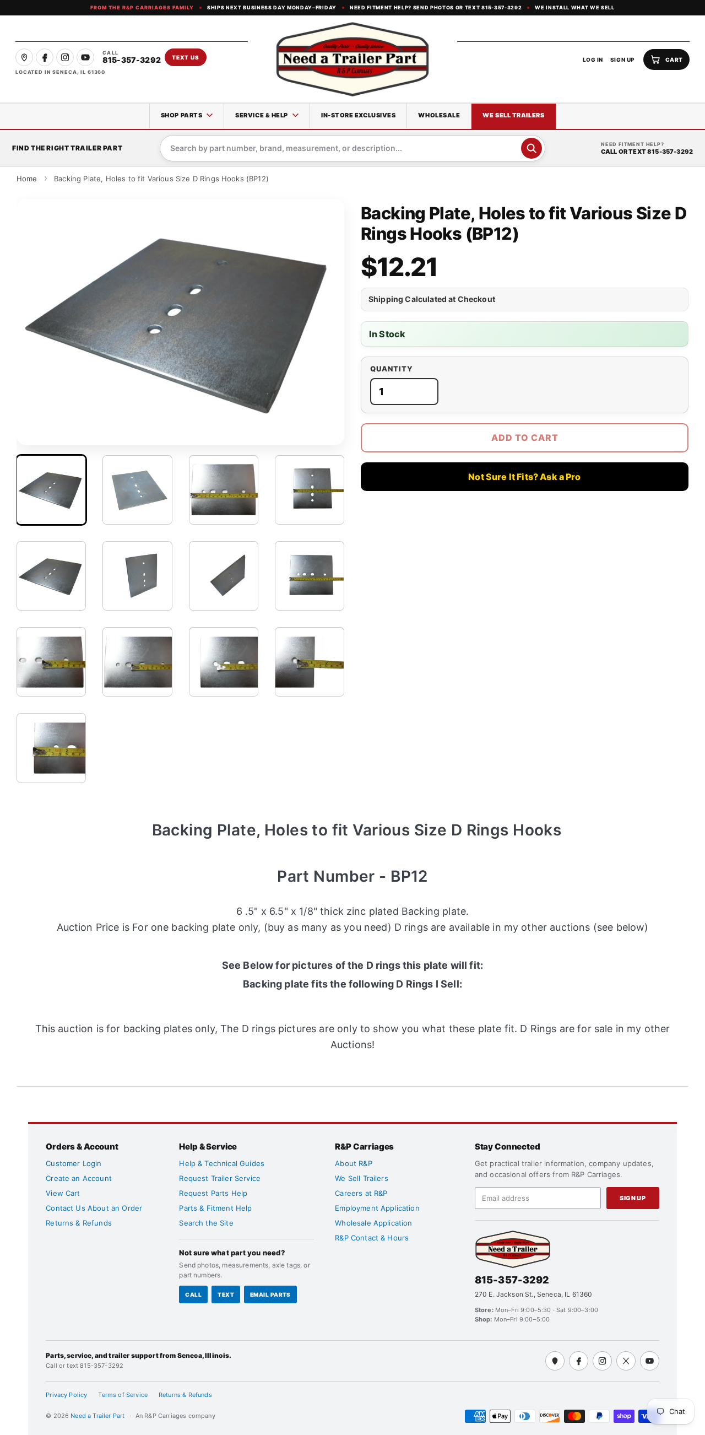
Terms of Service (123, 1395)
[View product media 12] (309, 662)
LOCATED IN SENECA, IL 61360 (60, 71)
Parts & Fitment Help (215, 1208)
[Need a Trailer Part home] (352, 59)
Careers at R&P (361, 1193)
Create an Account (79, 1178)
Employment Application (377, 1208)
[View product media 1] (51, 490)
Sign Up (633, 1198)
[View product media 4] (309, 490)
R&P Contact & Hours (372, 1237)
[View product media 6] (137, 576)
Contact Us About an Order (94, 1208)
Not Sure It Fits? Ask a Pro (524, 476)
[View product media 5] (51, 576)
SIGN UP (622, 59)
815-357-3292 (512, 1280)
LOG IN (593, 59)
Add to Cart (524, 437)
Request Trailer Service (220, 1178)
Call (193, 1294)
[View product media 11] (223, 662)
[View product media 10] (137, 662)
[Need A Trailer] (513, 1249)
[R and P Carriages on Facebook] (44, 57)
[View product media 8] (309, 576)
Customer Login (73, 1163)
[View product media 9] (51, 662)
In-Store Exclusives (358, 115)
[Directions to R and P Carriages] (555, 1361)
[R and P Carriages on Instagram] (65, 57)
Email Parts (270, 1294)
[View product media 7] (223, 576)
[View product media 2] (137, 490)
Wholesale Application (373, 1222)
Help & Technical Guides (221, 1163)
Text (226, 1294)
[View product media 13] (51, 748)
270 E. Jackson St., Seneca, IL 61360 (534, 1294)
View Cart (63, 1193)
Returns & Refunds (79, 1222)
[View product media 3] (223, 490)
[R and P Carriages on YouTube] (85, 57)
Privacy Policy (66, 1395)
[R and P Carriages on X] (626, 1361)
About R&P (353, 1163)
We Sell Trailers (513, 115)
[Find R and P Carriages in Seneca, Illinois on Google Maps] (24, 57)
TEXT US (185, 57)
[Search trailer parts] (531, 148)
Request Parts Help (213, 1193)
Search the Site (206, 1222)
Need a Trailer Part (98, 1416)
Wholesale (439, 115)
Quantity (391, 369)
